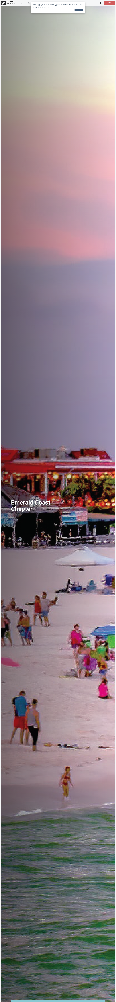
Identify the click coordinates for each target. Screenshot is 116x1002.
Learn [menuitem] (22, 3)
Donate (109, 3)
